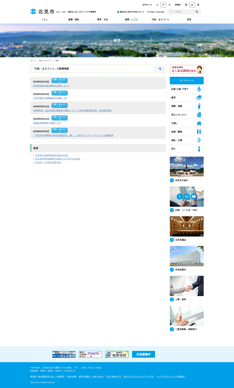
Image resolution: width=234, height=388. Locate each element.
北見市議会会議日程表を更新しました (51, 86)
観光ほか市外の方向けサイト (132, 12)
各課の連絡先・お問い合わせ (91, 376)
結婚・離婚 (176, 132)
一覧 (159, 68)
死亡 (173, 149)
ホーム (32, 60)
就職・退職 (176, 106)
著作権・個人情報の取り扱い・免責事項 (47, 376)
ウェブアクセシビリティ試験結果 (170, 376)
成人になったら (178, 114)
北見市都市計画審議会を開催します (50, 98)
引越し (174, 123)
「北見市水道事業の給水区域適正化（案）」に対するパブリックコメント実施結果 (73, 135)
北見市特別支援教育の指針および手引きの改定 (58, 159)
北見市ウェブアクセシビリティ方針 (138, 376)
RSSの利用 (71, 376)
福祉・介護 (176, 140)
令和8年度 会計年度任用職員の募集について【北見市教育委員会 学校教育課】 (72, 110)
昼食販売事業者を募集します (47, 123)
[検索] (197, 11)
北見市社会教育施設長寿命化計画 (51, 155)
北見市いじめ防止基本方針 (48, 162)
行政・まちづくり (45, 60)
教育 (57, 60)
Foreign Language (155, 12)
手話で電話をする (113, 376)
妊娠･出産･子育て (180, 89)
